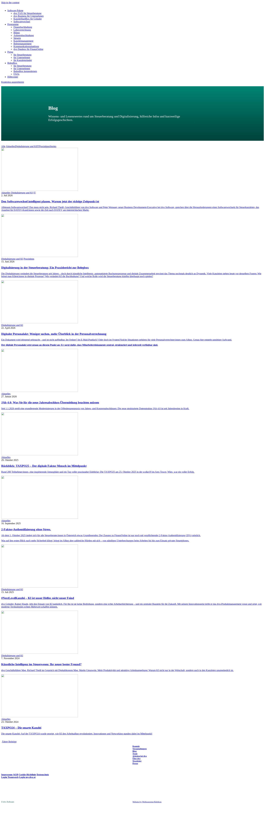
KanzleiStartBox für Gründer (27, 18)
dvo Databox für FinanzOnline (28, 49)
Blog (134, 751)
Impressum (7, 774)
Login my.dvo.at (27, 777)
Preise (10, 52)
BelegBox (12, 63)
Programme (13, 24)
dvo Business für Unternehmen (28, 16)
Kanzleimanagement (23, 41)
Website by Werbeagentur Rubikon (146, 802)
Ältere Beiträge (9, 741)
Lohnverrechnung (22, 30)
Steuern (17, 38)
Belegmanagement (22, 43)
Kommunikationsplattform (26, 46)
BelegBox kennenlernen (25, 71)
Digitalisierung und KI (26, 146)
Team (134, 753)
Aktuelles (10, 146)
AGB (15, 774)
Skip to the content (10, 2)
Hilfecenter (12, 77)
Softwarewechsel (21, 21)
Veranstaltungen (139, 749)
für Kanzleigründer (22, 60)
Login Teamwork (10, 777)
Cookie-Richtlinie (27, 774)
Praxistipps (44, 146)
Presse (135, 763)
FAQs (16, 74)
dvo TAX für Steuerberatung (27, 13)
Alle (3, 146)
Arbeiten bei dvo (139, 756)
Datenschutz (43, 774)
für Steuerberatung (22, 54)
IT (38, 146)
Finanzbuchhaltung (22, 27)
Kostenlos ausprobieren (12, 82)
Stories (53, 146)
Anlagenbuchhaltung (23, 35)
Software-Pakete (15, 10)
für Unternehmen (21, 57)
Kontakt (136, 746)
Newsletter (137, 761)
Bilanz (16, 32)
